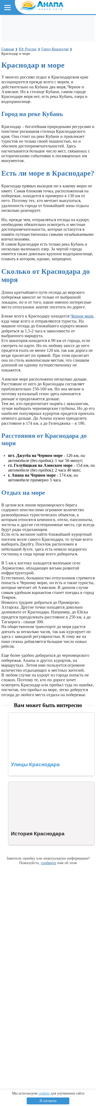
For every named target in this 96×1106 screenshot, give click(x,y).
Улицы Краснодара (25, 715)
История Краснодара (27, 784)
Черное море (81, 316)
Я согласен (48, 1101)
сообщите (48, 863)
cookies (44, 1093)
